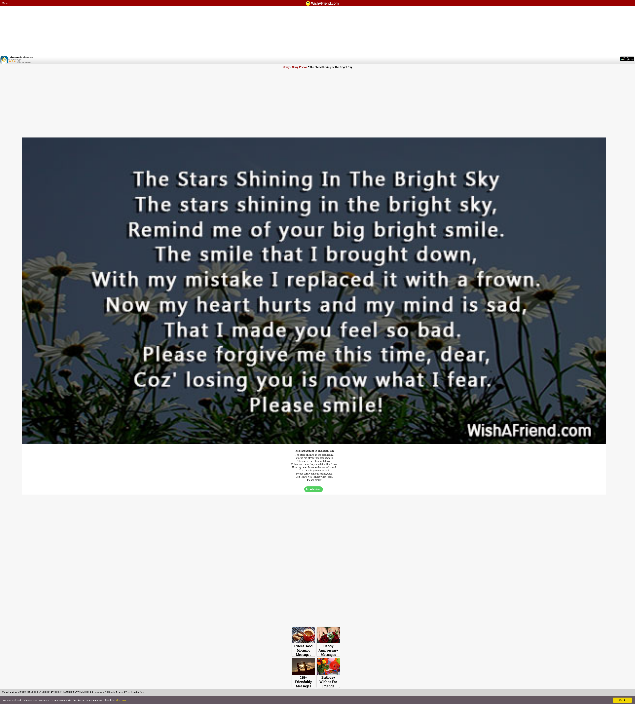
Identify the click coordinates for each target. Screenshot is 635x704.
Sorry (286, 67)
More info (121, 700)
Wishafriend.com (10, 691)
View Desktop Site (134, 691)
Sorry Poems (299, 67)
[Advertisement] (317, 31)
